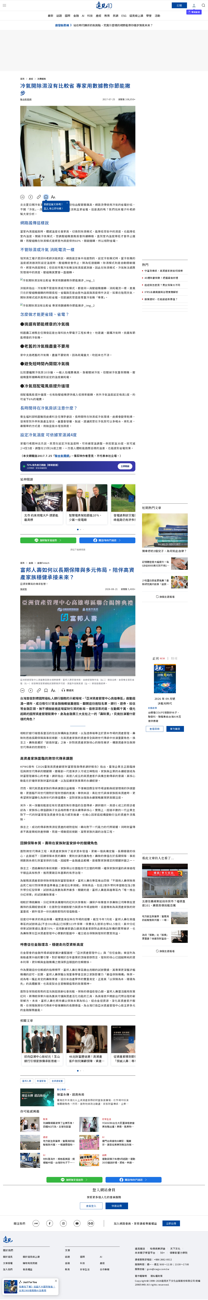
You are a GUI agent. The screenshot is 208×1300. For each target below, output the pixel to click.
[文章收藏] (46, 197)
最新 (50, 16)
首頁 (22, 78)
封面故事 (152, 707)
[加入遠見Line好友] (36, 1223)
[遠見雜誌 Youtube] (77, 1223)
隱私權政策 (157, 1275)
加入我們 (8, 1269)
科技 (90, 16)
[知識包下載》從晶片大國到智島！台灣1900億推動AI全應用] (11, 1286)
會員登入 (91, 1206)
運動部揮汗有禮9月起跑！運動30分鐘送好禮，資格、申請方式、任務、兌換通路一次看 (118, 1160)
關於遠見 (8, 1256)
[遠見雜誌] (104, 5)
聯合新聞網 (26, 99)
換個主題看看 (167, 596)
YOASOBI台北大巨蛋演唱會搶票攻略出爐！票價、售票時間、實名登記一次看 (118, 1124)
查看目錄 (155, 729)
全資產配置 (57, 1080)
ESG (123, 16)
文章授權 (8, 1263)
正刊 (155, 658)
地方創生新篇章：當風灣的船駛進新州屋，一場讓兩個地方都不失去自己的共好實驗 (59, 1142)
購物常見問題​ (30, 1263)
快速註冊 (117, 1206)
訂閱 (179, 5)
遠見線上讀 (136, 16)
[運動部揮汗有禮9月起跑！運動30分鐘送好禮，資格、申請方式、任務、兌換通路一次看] (89, 1160)
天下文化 (175, 1248)
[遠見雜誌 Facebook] (49, 1223)
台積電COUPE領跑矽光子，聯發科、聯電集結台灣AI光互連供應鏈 (164, 716)
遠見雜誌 (140, 1248)
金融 (76, 16)
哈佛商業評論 (157, 1248)
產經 (98, 16)
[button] (131, 498)
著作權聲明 (141, 1275)
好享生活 (106, 1119)
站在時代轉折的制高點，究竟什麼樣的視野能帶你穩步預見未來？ (113, 25)
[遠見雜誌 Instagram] (63, 1223)
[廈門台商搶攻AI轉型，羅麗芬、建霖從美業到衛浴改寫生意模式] (89, 1142)
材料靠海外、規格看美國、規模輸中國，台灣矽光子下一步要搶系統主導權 (59, 1160)
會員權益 (27, 1269)
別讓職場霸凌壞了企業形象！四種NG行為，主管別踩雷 (59, 1124)
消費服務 (41, 78)
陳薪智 (23, 589)
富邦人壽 (26, 1080)
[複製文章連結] (39, 197)
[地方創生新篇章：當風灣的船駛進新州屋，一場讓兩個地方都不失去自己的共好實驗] (30, 1142)
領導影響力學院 (179, 1252)
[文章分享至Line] (22, 197)
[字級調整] (53, 197)
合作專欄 (104, 1269)
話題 (59, 16)
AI (83, 16)
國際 (67, 16)
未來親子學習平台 (145, 1252)
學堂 (149, 16)
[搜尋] (203, 5)
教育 (107, 16)
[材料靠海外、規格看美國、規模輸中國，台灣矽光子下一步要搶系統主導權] (30, 1160)
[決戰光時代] (165, 678)
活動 (157, 16)
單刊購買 (175, 729)
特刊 (174, 658)
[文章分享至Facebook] (31, 197)
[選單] (4, 5)
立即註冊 (171, 1223)
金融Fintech (43, 562)
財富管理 (41, 1080)
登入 (46, 208)
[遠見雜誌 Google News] (90, 1223)
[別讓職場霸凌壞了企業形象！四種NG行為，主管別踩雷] (30, 1124)
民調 (115, 16)
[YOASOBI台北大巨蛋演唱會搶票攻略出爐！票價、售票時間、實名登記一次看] (89, 1124)
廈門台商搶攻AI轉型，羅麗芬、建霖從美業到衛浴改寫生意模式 (118, 1142)
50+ (162, 1252)
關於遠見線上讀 (31, 1256)
